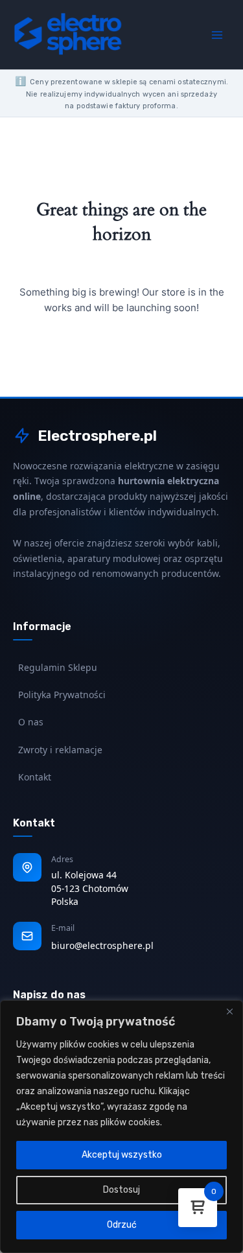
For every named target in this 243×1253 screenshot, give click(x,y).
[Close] (229, 1011)
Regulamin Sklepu (57, 667)
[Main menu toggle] (217, 34)
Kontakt (34, 777)
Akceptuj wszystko (122, 1154)
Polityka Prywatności (62, 694)
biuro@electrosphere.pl (102, 945)
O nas (30, 722)
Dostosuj (121, 1189)
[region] (121, 1126)
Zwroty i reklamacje (60, 750)
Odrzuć (122, 1224)
